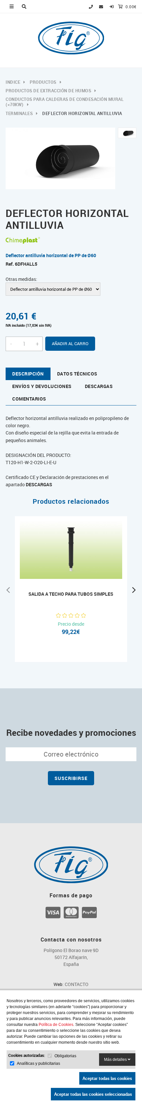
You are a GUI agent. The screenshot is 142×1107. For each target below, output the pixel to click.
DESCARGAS (39, 484)
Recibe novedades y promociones (71, 732)
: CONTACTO (71, 984)
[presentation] (8, 589)
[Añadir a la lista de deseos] (78, 569)
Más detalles (116, 1059)
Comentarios (29, 399)
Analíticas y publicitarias (38, 1063)
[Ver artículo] (64, 569)
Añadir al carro (70, 343)
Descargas (99, 386)
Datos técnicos (77, 374)
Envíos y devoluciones (42, 386)
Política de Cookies (56, 1024)
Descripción (28, 374)
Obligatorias (65, 1056)
